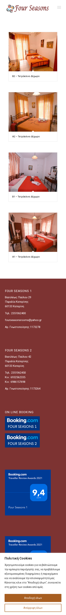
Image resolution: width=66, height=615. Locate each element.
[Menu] (59, 7)
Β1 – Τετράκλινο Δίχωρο (26, 196)
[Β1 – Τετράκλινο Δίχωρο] (33, 172)
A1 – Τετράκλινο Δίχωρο (26, 256)
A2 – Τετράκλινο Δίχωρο (26, 136)
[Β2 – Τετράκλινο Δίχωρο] (33, 51)
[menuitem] (59, 7)
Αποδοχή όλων (33, 597)
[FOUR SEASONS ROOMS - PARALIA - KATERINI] (27, 7)
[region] (33, 584)
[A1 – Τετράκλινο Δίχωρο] (33, 232)
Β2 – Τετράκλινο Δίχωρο (26, 76)
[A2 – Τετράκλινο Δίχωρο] (33, 111)
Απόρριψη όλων (33, 607)
